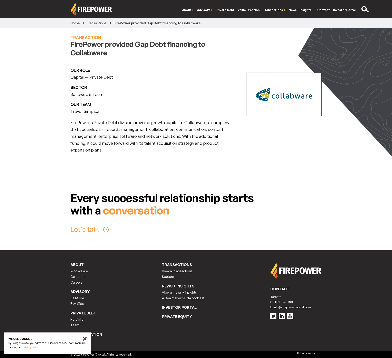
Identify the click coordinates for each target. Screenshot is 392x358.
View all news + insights (179, 292)
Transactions (96, 23)
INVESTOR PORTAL (179, 307)
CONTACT (279, 289)
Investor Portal (344, 10)
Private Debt (225, 10)
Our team (77, 277)
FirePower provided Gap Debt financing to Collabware (157, 23)
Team (74, 325)
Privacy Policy (306, 353)
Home (75, 23)
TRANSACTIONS (177, 264)
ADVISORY (80, 291)
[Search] (365, 9)
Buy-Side (77, 304)
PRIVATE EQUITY (177, 316)
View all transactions (177, 271)
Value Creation (249, 10)
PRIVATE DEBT (83, 313)
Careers (76, 282)
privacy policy (31, 347)
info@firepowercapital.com (292, 307)
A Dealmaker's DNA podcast (183, 298)
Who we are (79, 271)
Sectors (168, 277)
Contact (323, 10)
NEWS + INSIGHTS (178, 286)
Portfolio (77, 319)
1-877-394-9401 (283, 302)
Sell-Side (77, 298)
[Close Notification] (84, 339)
